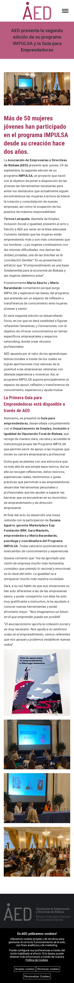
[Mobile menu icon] (65, 11)
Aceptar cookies (24, 968)
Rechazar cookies (48, 968)
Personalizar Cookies (37, 976)
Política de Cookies (37, 960)
